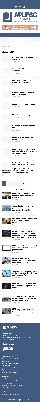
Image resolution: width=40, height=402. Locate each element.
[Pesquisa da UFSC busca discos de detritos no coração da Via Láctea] (6, 286)
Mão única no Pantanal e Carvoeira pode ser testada (22, 82)
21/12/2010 (17, 73)
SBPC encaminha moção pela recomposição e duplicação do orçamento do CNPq (24, 298)
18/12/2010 (17, 155)
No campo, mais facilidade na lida (23, 127)
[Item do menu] (16, 7)
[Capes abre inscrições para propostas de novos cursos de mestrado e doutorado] (6, 208)
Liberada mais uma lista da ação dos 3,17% (24, 58)
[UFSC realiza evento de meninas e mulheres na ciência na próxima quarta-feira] (6, 221)
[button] (37, 2)
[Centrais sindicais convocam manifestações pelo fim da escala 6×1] (6, 195)
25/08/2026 (17, 239)
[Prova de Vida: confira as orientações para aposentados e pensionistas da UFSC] (6, 260)
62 (18, 184)
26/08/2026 (17, 200)
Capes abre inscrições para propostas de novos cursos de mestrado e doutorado (23, 208)
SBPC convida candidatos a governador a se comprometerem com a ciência (24, 311)
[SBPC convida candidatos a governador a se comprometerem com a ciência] (6, 311)
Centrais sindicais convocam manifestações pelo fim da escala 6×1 (23, 195)
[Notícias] (6, 59)
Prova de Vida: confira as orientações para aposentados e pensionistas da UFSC (24, 260)
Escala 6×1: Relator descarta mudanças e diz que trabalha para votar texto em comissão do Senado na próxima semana (24, 234)
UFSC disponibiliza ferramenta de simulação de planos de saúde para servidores (25, 248)
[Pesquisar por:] (20, 40)
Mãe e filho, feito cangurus (22, 115)
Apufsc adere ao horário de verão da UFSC (22, 138)
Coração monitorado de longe (23, 104)
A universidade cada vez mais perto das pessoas (23, 93)
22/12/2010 (17, 61)
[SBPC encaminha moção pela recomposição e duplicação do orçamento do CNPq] (6, 298)
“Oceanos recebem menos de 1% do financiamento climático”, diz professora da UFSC (25, 273)
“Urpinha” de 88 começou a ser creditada (24, 70)
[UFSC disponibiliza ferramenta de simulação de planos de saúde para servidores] (6, 248)
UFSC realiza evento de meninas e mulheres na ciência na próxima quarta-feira (24, 220)
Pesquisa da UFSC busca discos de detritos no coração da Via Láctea (24, 285)
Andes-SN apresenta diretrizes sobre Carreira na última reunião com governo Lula (24, 151)
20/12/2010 (17, 97)
